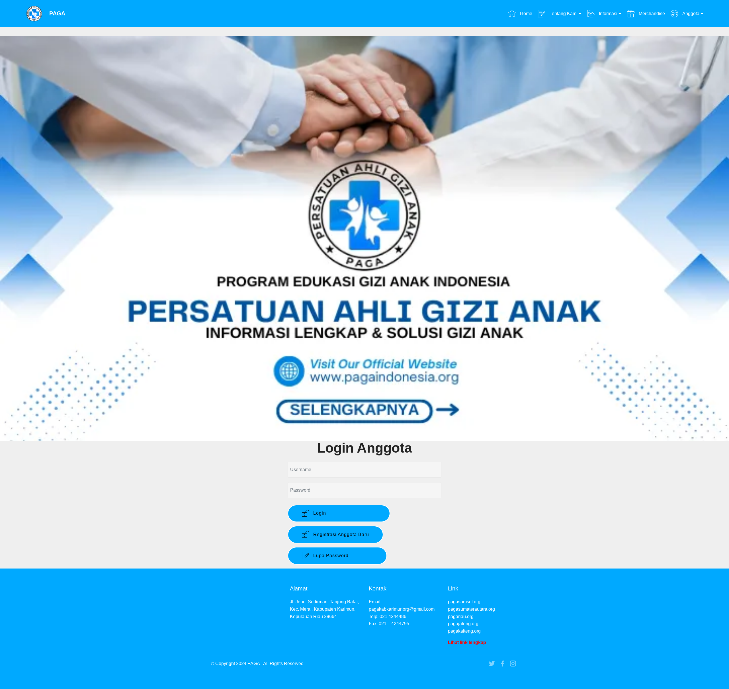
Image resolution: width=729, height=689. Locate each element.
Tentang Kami (563, 13)
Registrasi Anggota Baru (340, 534)
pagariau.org (461, 616)
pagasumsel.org (464, 601)
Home (525, 13)
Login (344, 513)
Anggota (690, 13)
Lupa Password (342, 555)
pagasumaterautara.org (471, 609)
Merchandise (651, 13)
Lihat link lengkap (467, 642)
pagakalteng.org (464, 631)
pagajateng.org (463, 623)
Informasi (607, 13)
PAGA (57, 13)
